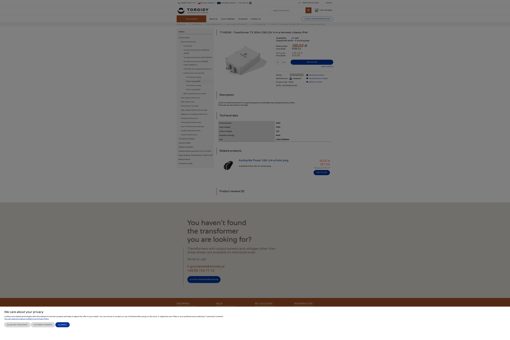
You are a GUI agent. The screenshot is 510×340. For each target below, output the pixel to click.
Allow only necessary (17, 325)
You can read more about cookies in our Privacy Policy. (26, 319)
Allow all (62, 325)
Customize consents (43, 325)
